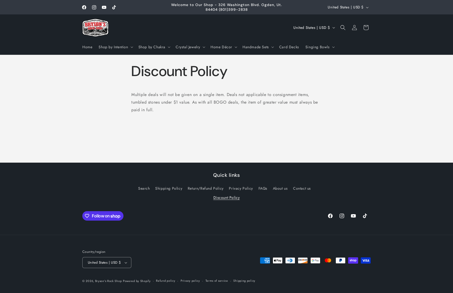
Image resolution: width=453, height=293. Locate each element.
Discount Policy (226, 197)
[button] (115, 46)
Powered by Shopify (137, 281)
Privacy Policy (241, 188)
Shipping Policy (168, 188)
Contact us (302, 188)
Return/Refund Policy (206, 188)
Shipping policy (244, 281)
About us (280, 188)
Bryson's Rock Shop (108, 281)
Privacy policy (190, 281)
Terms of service (217, 281)
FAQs (262, 188)
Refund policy (165, 281)
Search (144, 188)
